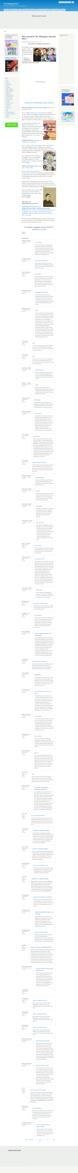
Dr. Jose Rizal (38, 242)
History (7, 85)
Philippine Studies (9, 95)
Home (5, 10)
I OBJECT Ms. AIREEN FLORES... (40, 879)
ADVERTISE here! (13, 10)
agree (33, 774)
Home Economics (9, 89)
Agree (36, 310)
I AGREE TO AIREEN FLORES (41, 830)
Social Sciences (9, 98)
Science (7, 82)
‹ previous (31, 1139)
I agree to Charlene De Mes (39, 1000)
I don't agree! (36, 436)
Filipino (7, 115)
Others (7, 109)
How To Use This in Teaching (43, 10)
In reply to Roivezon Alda (41, 932)
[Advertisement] (39, 21)
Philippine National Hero (41, 292)
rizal (33, 343)
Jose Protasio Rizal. (37, 1108)
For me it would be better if (38, 815)
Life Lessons (8, 107)
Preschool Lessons (9, 103)
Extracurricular (9, 99)
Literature (8, 87)
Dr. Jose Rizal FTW (39, 559)
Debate (7, 81)
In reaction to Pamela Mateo (41, 603)
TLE (7, 110)
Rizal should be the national (43, 1041)
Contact (63, 10)
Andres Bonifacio (39, 370)
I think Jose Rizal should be (39, 462)
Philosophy (8, 93)
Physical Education (10, 90)
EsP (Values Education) (10, 113)
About (20, 10)
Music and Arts (9, 92)
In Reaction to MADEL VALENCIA (42, 897)
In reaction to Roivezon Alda (41, 865)
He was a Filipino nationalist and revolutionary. (32, 145)
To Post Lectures (55, 10)
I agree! (37, 385)
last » (40, 1141)
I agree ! (36, 753)
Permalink (23, 243)
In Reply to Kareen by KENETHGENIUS (41, 947)
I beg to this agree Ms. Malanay (38, 1090)
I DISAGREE (37, 400)
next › (54, 1139)
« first (26, 1139)
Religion (8, 101)
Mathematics (8, 84)
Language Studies (9, 96)
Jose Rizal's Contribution (47, 119)
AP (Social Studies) (10, 112)
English (7, 117)
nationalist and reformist (35, 112)
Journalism (8, 104)
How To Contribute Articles (29, 10)
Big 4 (29, 197)
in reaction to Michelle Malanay (40, 849)
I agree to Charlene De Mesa (40, 1014)
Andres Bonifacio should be (39, 661)
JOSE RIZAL (37, 675)
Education (8, 106)
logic (33, 356)
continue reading (26, 178)
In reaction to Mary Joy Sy (41, 260)
